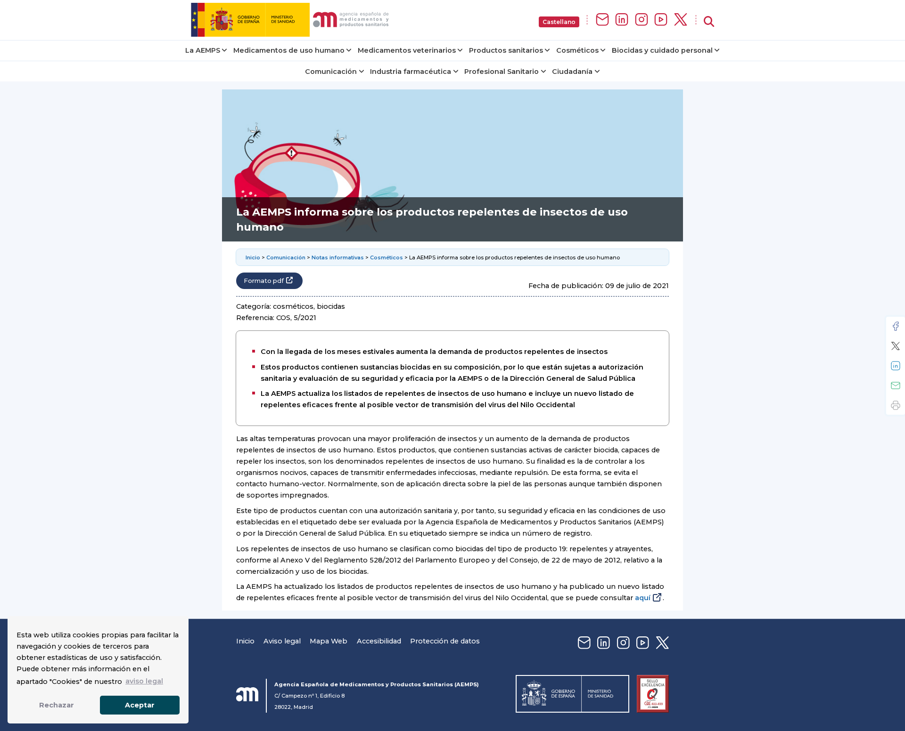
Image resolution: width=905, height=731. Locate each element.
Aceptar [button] (140, 705)
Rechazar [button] (56, 705)
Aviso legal (282, 641)
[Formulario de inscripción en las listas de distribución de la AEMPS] (602, 20)
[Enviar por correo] (895, 385)
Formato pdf (264, 280)
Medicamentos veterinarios (407, 50)
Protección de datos (445, 641)
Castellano (559, 21)
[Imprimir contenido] (895, 405)
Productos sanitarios (506, 50)
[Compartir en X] (895, 346)
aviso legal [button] (144, 681)
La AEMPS (202, 50)
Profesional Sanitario (501, 71)
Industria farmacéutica (410, 71)
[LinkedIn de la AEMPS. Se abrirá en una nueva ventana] (621, 20)
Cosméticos (577, 50)
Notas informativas (338, 257)
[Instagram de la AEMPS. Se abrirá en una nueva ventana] (641, 20)
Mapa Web (328, 641)
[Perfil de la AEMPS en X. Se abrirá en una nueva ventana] (680, 20)
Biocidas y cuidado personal (662, 50)
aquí (642, 598)
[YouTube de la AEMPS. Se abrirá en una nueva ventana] (660, 20)
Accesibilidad (379, 641)
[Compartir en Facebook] (895, 326)
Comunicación (331, 71)
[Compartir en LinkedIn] (895, 365)
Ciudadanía (572, 71)
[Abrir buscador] (709, 21)
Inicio (253, 257)
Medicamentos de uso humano (289, 50)
